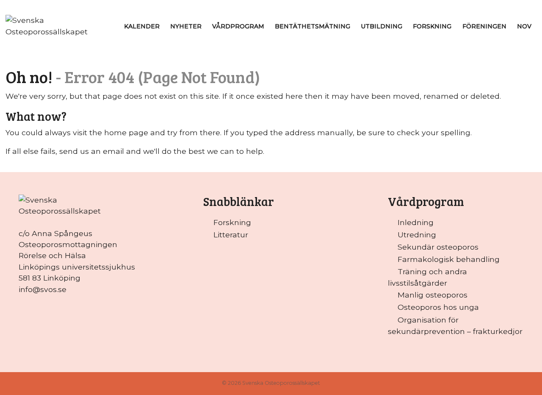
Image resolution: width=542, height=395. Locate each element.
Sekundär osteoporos (438, 246)
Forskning (432, 26)
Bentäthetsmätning (312, 26)
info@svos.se (42, 289)
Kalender (142, 26)
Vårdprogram (238, 26)
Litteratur (230, 234)
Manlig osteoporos (432, 294)
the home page (118, 132)
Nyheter (186, 26)
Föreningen (484, 26)
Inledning (416, 222)
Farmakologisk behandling (449, 259)
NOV (524, 26)
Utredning (417, 234)
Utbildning (381, 26)
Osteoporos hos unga (438, 307)
